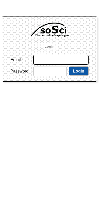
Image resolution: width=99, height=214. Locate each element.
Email (15, 60)
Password (19, 71)
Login (49, 46)
